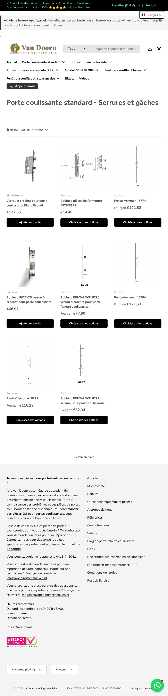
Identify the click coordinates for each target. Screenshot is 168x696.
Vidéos (84, 78)
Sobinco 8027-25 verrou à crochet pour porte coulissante (29, 299)
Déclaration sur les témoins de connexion (116, 557)
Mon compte (96, 486)
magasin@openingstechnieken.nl (45, 595)
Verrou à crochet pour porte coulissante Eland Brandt (27, 203)
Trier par (13, 129)
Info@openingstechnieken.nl (27, 578)
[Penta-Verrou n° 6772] (30, 364)
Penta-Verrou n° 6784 (130, 297)
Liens (91, 549)
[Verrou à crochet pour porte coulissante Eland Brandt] (30, 167)
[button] (152, 14)
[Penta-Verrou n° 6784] (137, 263)
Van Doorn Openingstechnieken (40, 688)
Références (95, 517)
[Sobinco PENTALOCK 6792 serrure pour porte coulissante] (84, 364)
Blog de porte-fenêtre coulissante (110, 541)
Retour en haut (84, 456)
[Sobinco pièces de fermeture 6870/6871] (84, 167)
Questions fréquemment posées (109, 502)
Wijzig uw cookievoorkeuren (147, 688)
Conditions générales (102, 572)
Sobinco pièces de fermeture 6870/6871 (81, 203)
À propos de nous (99, 509)
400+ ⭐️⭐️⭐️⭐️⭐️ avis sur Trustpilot (65, 7)
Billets (69, 78)
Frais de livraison (99, 580)
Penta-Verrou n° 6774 (130, 201)
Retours (92, 494)
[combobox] (101, 49)
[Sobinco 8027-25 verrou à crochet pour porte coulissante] (30, 263)
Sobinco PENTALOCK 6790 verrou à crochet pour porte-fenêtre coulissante (81, 301)
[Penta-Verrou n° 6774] (137, 167)
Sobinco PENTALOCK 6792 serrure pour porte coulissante (82, 400)
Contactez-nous (98, 525)
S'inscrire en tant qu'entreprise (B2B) (112, 565)
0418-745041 (66, 556)
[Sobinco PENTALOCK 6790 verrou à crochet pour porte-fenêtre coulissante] (84, 263)
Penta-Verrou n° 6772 (22, 398)
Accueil (12, 62)
